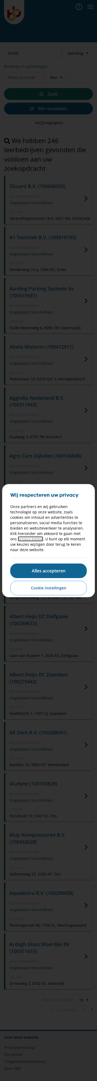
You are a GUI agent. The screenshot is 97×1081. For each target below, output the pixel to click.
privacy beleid (30, 538)
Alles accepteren (48, 571)
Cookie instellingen (48, 587)
